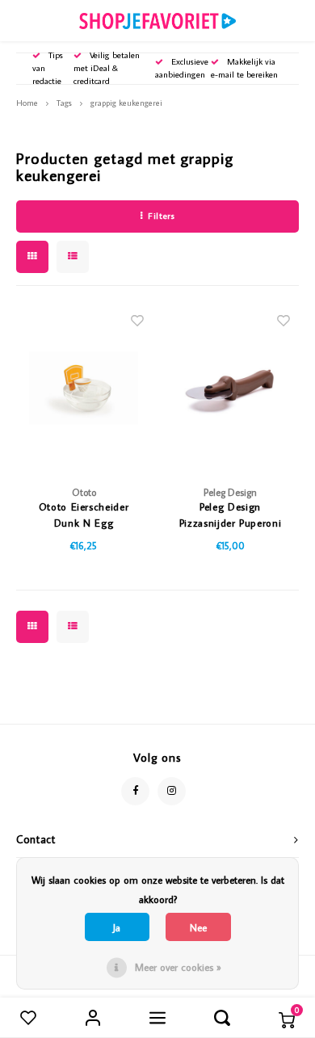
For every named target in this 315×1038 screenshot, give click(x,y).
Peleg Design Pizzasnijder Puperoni (230, 514)
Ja (116, 927)
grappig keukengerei (126, 102)
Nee (198, 927)
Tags (64, 102)
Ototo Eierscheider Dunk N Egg (84, 514)
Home (27, 102)
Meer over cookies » (178, 966)
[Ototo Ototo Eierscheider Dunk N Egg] (84, 388)
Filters (161, 215)
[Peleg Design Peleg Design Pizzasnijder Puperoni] (230, 388)
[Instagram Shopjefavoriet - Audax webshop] (172, 791)
